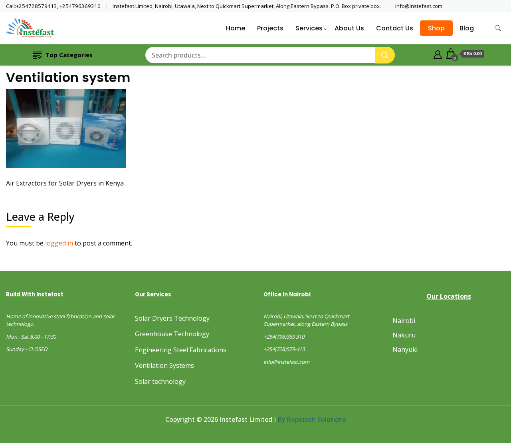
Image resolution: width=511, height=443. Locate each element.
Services (309, 28)
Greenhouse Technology (172, 333)
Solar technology (160, 381)
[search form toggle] (498, 28)
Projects (270, 28)
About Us (349, 28)
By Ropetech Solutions (311, 419)
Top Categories (69, 55)
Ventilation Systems (164, 365)
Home (235, 28)
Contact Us (394, 28)
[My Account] (438, 53)
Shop (436, 28)
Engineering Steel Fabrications (180, 349)
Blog (467, 28)
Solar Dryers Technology (172, 318)
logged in (59, 243)
